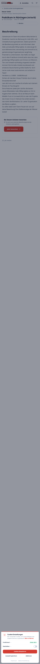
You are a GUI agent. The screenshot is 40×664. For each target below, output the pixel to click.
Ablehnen (29, 656)
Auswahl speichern (11, 656)
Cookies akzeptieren (20, 651)
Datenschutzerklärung (23, 660)
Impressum (14, 660)
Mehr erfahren (29, 638)
